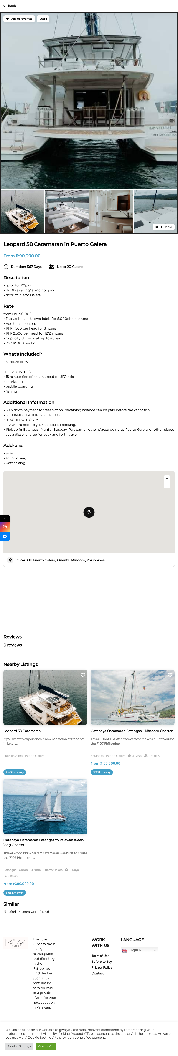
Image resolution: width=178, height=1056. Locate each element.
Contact (98, 973)
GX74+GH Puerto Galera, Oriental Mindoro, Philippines (61, 560)
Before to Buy (102, 962)
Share (43, 18)
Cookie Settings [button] (19, 1046)
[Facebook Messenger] (5, 536)
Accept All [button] (45, 1046)
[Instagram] (5, 527)
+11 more (166, 227)
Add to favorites (21, 18)
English (134, 950)
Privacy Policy (102, 967)
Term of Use (100, 956)
